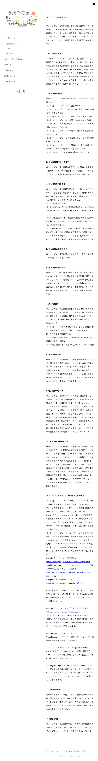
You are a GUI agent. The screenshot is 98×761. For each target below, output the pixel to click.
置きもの (10, 53)
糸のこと (8, 65)
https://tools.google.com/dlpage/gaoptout (65, 612)
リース (9, 48)
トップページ (9, 38)
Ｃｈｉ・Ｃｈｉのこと (13, 59)
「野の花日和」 (10, 81)
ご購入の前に (9, 70)
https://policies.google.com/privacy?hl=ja (64, 583)
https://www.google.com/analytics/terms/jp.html (68, 562)
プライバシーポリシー (53, 751)
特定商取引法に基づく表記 (75, 751)
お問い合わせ (9, 76)
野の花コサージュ (13, 44)
